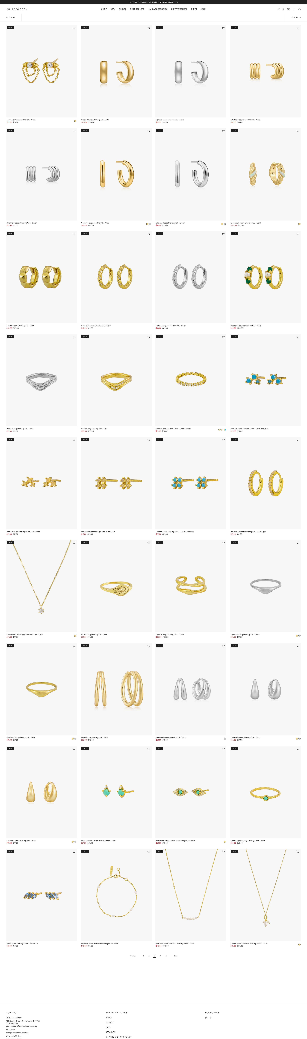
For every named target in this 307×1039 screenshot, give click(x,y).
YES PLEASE (153, 560)
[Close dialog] (189, 466)
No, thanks (153, 566)
